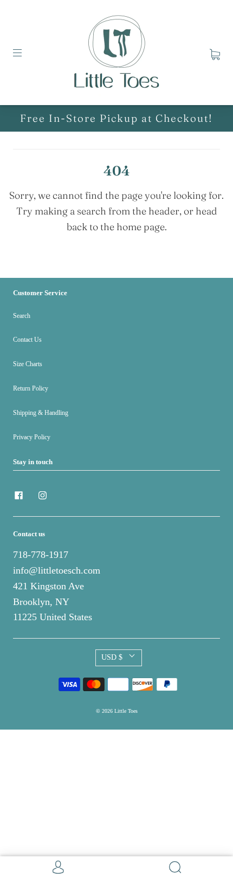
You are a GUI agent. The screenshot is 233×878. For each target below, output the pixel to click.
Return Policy (30, 388)
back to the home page (116, 226)
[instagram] (42, 496)
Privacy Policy (31, 437)
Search (21, 316)
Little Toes (126, 711)
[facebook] (18, 496)
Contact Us (27, 339)
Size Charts (27, 364)
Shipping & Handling (40, 413)
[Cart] (215, 52)
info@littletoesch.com (56, 570)
